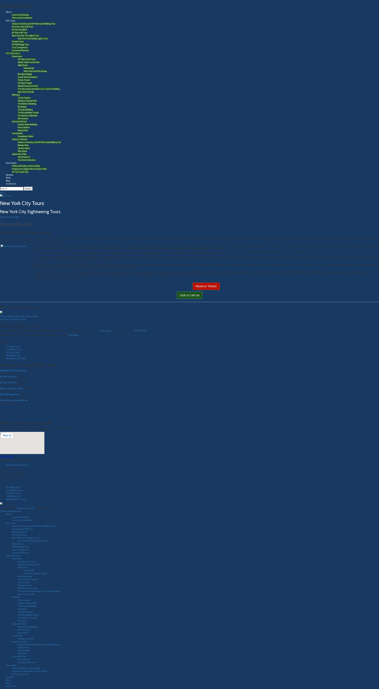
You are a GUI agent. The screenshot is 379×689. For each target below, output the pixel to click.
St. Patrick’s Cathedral (27, 115)
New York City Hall (26, 92)
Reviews (9, 174)
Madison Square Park (27, 100)
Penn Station (24, 127)
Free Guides (11, 163)
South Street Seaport (27, 77)
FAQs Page (73, 335)
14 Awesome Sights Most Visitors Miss (29, 169)
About (8, 12)
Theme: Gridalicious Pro (11, 511)
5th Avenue (23, 118)
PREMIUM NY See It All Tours (13, 370)
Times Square (24, 97)
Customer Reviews (20, 14)
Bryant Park (23, 130)
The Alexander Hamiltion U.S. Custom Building (39, 89)
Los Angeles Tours (14, 349)
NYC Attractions (13, 53)
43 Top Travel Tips (20, 172)
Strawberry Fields (25, 136)
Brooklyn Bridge (25, 74)
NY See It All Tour (19, 32)
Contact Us (11, 183)
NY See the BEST (19, 29)
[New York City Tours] (6, 195)
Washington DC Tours (16, 358)
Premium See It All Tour (22, 26)
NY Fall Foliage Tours (10, 394)
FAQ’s (8, 177)
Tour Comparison (20, 47)
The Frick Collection (27, 160)
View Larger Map (6, 456)
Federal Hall (29, 68)
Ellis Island (22, 151)
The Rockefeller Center (28, 112)
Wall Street (23, 65)
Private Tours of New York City (14, 400)
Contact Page (105, 330)
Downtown (17, 56)
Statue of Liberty (19, 139)
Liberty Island (24, 148)
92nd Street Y (24, 157)
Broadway (22, 106)
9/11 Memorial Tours (27, 59)
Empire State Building (27, 124)
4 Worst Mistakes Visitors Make (26, 166)
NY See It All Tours (8, 376)
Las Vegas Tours (13, 346)
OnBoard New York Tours (17, 465)
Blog (8, 180)
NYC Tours (10, 20)
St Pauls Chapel (25, 83)
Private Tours (18, 41)
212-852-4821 (140, 330)
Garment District (19, 121)
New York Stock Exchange (35, 71)
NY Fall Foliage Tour (20, 44)
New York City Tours (22, 203)
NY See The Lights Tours (11, 388)
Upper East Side (19, 154)
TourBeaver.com (13, 355)
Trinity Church (24, 80)
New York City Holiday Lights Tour (33, 38)
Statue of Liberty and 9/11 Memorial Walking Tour (33, 23)
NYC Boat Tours (13, 352)
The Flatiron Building (27, 103)
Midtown (16, 94)
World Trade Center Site (29, 62)
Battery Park (23, 145)
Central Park (17, 133)
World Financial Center (28, 86)
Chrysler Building (25, 109)
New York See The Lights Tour (25, 35)
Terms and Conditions (22, 17)
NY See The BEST (8, 382)
